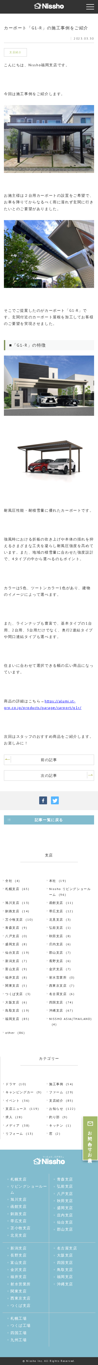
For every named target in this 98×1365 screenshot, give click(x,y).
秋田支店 (56, 936)
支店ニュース (16, 1109)
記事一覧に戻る (49, 819)
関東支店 (12, 985)
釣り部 (54, 1117)
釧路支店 (12, 911)
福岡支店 (12, 1019)
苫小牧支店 (14, 919)
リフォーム (14, 1133)
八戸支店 (12, 936)
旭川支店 (12, 903)
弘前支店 (56, 928)
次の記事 (49, 775)
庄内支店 (56, 944)
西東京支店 (58, 985)
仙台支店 (12, 952)
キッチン (56, 1125)
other (10, 1033)
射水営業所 (58, 977)
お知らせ (56, 1109)
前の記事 (49, 759)
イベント (12, 1100)
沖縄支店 (56, 1010)
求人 (9, 1117)
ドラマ (10, 1084)
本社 (52, 881)
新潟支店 (12, 961)
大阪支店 (12, 1002)
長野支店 (56, 961)
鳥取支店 (12, 1010)
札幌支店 (12, 889)
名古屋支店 (58, 994)
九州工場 (18, 1339)
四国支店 (56, 1002)
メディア (12, 1125)
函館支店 (56, 903)
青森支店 (12, 928)
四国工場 (18, 1332)
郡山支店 (56, 952)
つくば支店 (14, 994)
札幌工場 (18, 1318)
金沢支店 (56, 969)
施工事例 (56, 1084)
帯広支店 (56, 911)
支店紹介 (56, 1100)
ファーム (56, 1092)
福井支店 (12, 977)
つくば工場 (20, 1325)
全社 (8, 881)
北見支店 (56, 919)
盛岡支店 (12, 944)
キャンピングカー (19, 1092)
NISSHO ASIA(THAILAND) (70, 1019)
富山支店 (12, 969)
